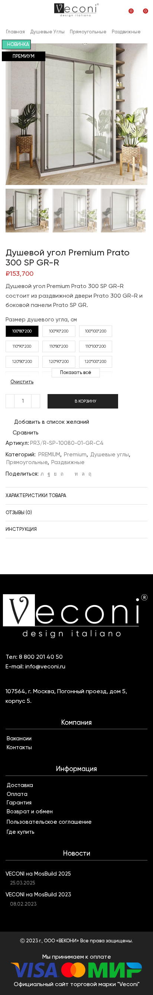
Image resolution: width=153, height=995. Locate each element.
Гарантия (19, 803)
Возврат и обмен (30, 811)
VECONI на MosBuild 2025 (38, 873)
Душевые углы (47, 31)
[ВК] (55, 474)
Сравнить (26, 433)
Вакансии (19, 738)
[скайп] (89, 474)
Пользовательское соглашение (49, 822)
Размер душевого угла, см (41, 319)
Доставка (20, 785)
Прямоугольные (88, 31)
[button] (15, 116)
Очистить (21, 381)
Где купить (21, 832)
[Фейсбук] (49, 474)
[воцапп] (83, 474)
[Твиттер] (42, 474)
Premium (75, 454)
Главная (15, 31)
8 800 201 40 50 (41, 656)
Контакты (19, 747)
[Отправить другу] (69, 474)
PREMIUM (49, 454)
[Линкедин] (76, 474)
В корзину (85, 401)
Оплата (17, 794)
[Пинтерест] (62, 474)
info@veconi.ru (45, 666)
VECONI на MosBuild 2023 (38, 894)
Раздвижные (126, 31)
